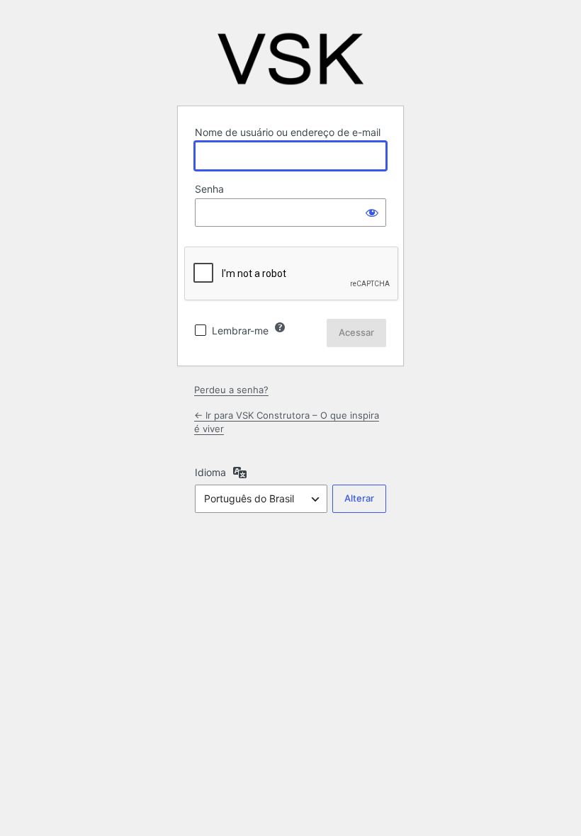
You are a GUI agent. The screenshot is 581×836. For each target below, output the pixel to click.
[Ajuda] (279, 327)
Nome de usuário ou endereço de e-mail (287, 132)
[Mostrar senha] (372, 212)
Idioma (210, 472)
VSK (290, 59)
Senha (209, 189)
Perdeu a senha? (231, 389)
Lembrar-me (240, 330)
